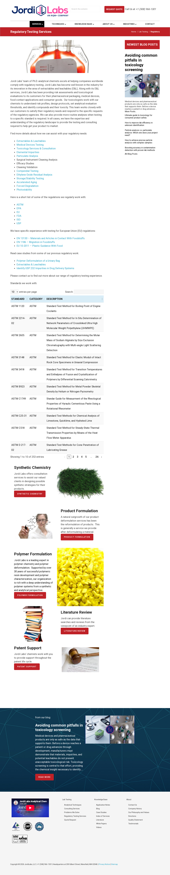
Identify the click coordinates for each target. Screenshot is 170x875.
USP (19, 223)
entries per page (27, 291)
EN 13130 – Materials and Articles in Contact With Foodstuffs (51, 238)
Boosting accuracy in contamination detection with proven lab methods (140, 148)
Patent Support (26, 667)
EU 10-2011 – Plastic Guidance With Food (40, 245)
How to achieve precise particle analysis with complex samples (138, 141)
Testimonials (133, 824)
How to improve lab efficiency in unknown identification (139, 124)
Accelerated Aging (27, 182)
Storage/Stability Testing (30, 178)
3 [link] (77, 456)
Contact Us (132, 805)
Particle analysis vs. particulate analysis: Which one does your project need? (141, 132)
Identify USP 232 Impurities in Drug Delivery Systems (45, 268)
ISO (18, 219)
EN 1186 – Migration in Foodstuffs (36, 242)
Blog (98, 809)
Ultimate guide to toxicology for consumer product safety (138, 116)
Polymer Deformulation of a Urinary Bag (38, 260)
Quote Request (70, 820)
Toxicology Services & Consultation (36, 148)
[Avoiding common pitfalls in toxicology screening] (142, 85)
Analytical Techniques (72, 805)
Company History (135, 809)
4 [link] (82, 456)
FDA (19, 215)
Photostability (24, 189)
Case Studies (101, 812)
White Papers (101, 824)
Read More (46, 778)
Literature (100, 820)
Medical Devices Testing (30, 144)
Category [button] (36, 298)
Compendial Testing (27, 170)
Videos (99, 827)
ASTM (20, 204)
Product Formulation (77, 537)
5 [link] (86, 456)
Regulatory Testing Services (75, 816)
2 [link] (73, 456)
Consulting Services (72, 809)
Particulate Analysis (27, 155)
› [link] (101, 456)
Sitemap (114, 864)
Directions (132, 816)
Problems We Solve (71, 812)
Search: (69, 291)
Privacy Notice (104, 864)
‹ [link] (64, 456)
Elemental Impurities (28, 152)
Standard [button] (18, 298)
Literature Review (74, 631)
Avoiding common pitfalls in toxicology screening (141, 62)
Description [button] (54, 298)
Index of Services (103, 816)
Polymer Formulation (30, 595)
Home (133, 32)
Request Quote (114, 9)
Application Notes (103, 805)
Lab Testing (143, 32)
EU (18, 212)
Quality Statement (135, 820)
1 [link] (69, 456)
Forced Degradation (27, 185)
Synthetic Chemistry (29, 494)
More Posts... (130, 111)
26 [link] (97, 456)
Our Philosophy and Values (138, 812)
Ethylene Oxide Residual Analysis (34, 174)
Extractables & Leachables (31, 140)
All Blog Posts (131, 154)
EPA (19, 208)
